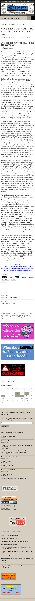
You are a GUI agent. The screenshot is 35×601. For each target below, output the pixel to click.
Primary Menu (33, 18)
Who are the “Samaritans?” (9, 457)
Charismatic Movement (8, 556)
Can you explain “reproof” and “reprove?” (13, 478)
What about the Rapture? (8, 436)
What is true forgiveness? (9, 302)
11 (3, 396)
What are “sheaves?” (7, 474)
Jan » (32, 403)
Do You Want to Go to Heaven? (10, 538)
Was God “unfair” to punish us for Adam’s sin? (18, 270)
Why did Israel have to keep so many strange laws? (18, 268)
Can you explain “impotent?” (9, 441)
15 (22, 396)
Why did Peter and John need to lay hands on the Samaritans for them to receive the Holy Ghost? (15, 451)
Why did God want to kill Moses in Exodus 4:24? (16, 25)
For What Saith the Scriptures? (11, 18)
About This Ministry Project (9, 535)
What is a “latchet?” (6, 461)
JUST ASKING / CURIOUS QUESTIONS (11, 24)
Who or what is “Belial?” (8, 470)
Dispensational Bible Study (9, 544)
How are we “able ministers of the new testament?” (16, 541)
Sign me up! (5, 426)
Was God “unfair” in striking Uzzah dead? (18, 266)
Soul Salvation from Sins (8, 563)
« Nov (3, 403)
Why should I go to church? (9, 296)
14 (17, 396)
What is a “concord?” (7, 465)
